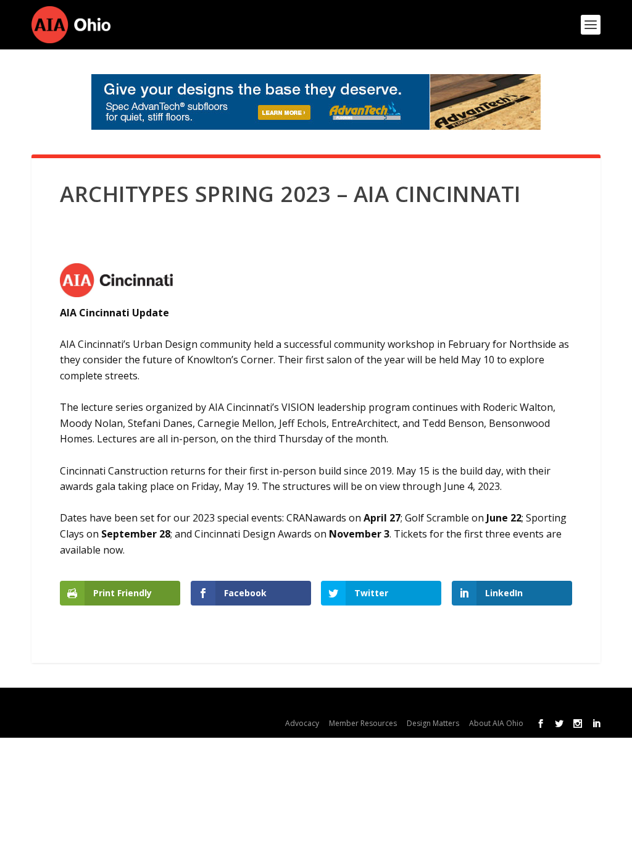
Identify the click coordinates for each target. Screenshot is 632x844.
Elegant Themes (135, 703)
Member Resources (363, 723)
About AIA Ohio (496, 723)
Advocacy (302, 723)
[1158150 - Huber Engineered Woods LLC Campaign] (316, 102)
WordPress (271, 703)
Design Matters (433, 723)
